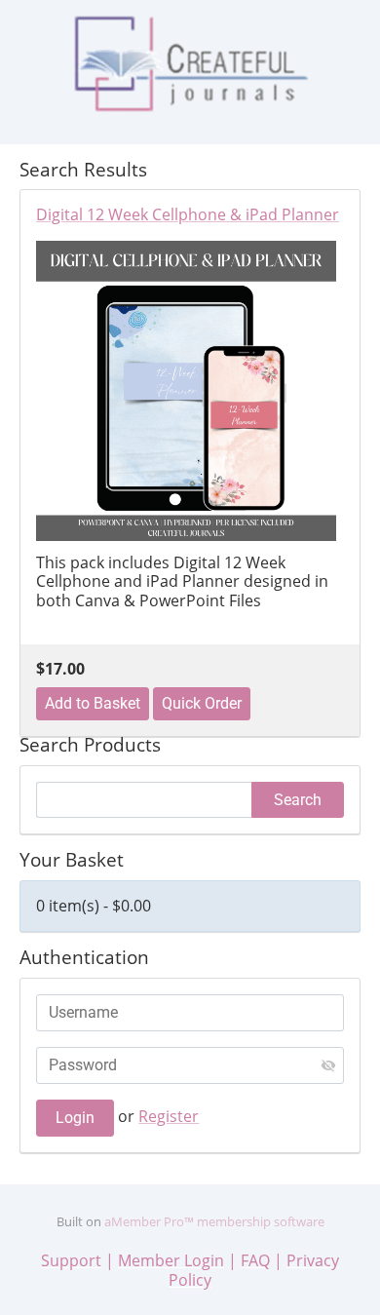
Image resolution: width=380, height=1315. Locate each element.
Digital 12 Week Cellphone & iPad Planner (187, 215)
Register (168, 1116)
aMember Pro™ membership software (214, 1221)
